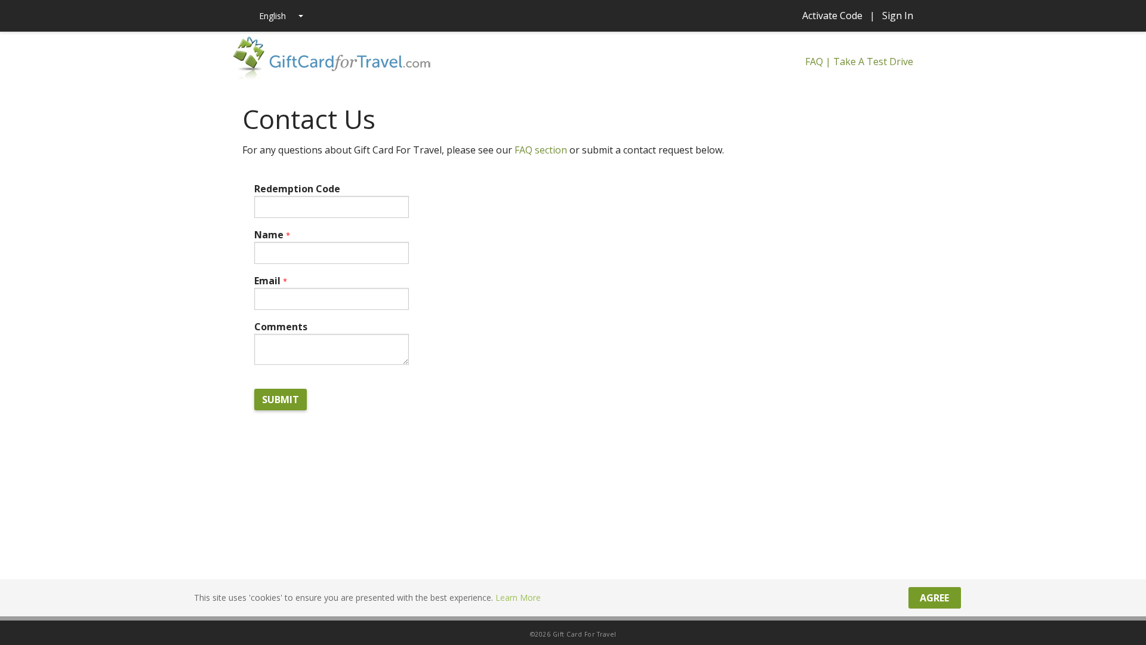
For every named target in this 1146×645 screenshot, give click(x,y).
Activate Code (832, 15)
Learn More (518, 597)
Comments (280, 326)
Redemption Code (297, 188)
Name (272, 234)
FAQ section (541, 149)
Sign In (897, 15)
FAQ (814, 61)
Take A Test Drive (873, 61)
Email (270, 280)
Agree (934, 597)
